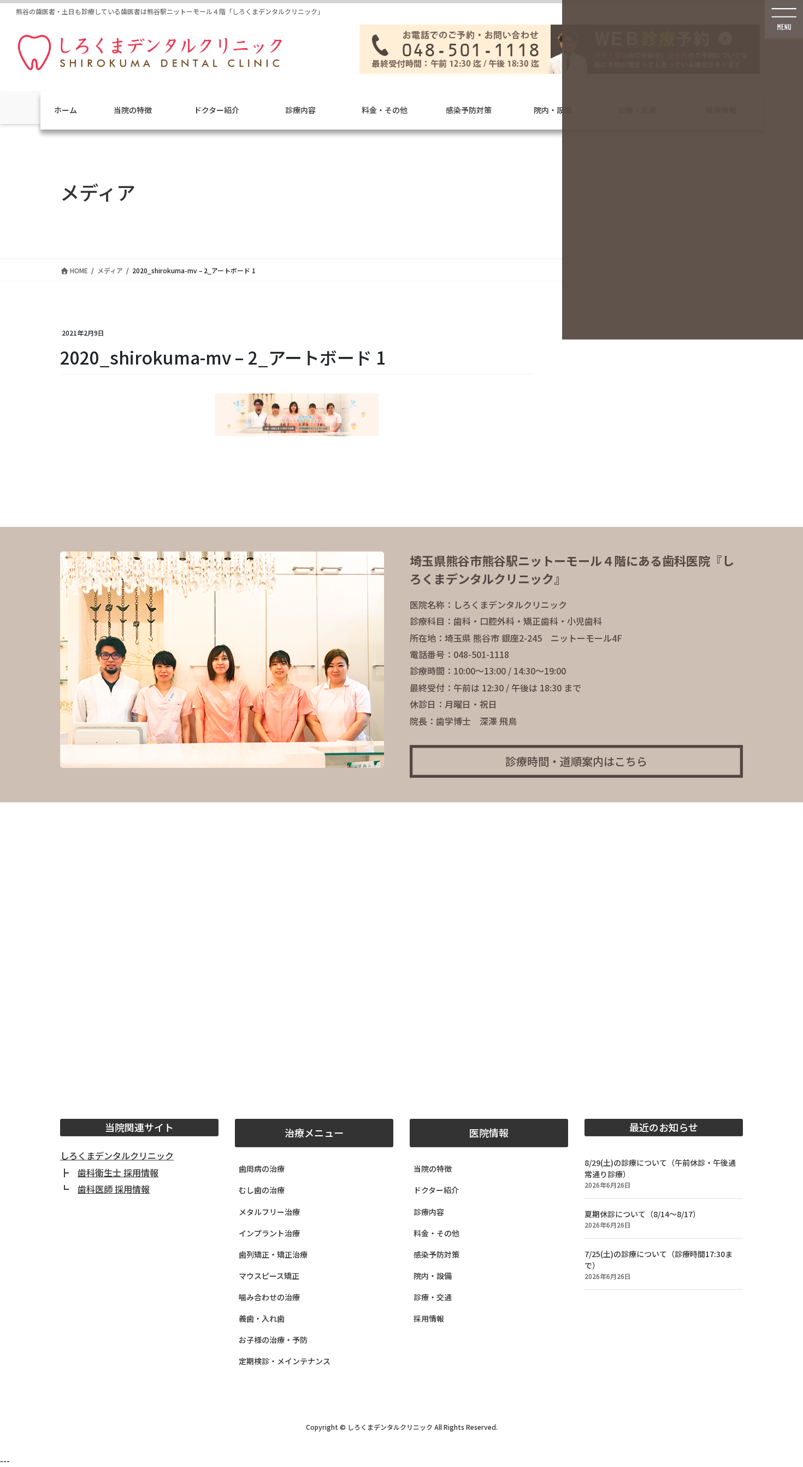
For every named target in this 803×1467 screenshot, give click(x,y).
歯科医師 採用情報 (114, 1188)
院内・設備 (553, 109)
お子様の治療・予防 (273, 1339)
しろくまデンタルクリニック (117, 1155)
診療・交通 (433, 1297)
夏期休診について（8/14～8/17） (642, 1213)
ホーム (65, 109)
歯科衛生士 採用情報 (118, 1172)
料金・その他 (385, 109)
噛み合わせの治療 (269, 1297)
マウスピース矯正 (269, 1275)
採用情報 (429, 1318)
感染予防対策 (469, 109)
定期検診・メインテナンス (284, 1360)
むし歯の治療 (262, 1189)
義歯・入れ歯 (262, 1318)
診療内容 (300, 109)
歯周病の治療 (262, 1168)
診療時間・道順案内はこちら (576, 761)
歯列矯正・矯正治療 (273, 1254)
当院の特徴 (133, 109)
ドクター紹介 (216, 109)
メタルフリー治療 (269, 1211)
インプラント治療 (269, 1233)
